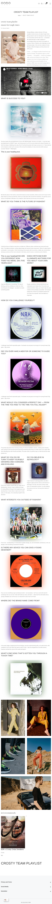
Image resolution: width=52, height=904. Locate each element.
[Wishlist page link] (39, 3)
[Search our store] (42, 3)
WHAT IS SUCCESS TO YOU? (13, 98)
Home (19, 15)
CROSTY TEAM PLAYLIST (28, 15)
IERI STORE (28, 902)
